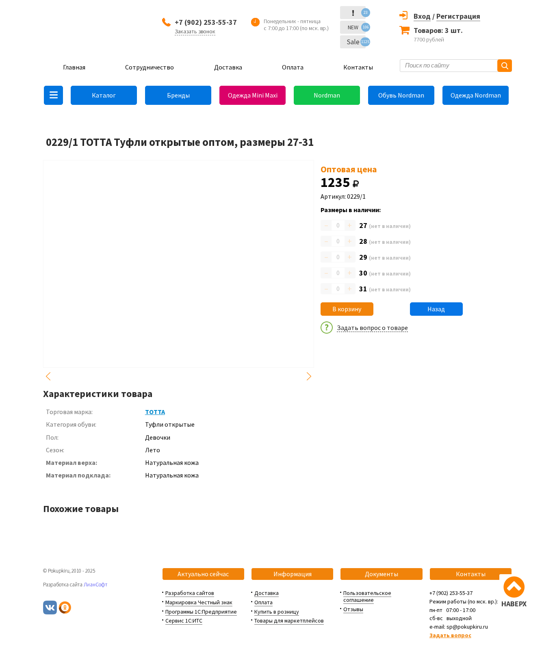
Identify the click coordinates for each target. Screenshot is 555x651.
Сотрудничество (149, 67)
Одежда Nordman (476, 95)
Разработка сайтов (189, 593)
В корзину (346, 309)
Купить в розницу (276, 611)
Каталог (104, 95)
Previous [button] (48, 376)
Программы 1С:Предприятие (201, 611)
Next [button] (309, 376)
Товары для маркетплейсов (289, 620)
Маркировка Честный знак (198, 602)
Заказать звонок (195, 31)
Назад (436, 309)
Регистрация (458, 16)
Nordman (327, 95)
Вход (422, 16)
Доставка (228, 67)
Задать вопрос (450, 635)
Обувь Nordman (401, 95)
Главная (74, 67)
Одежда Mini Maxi (253, 95)
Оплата (293, 67)
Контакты (358, 67)
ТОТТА (155, 412)
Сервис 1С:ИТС (183, 620)
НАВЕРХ (514, 603)
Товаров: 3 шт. (438, 30)
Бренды (178, 95)
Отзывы (353, 609)
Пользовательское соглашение (367, 596)
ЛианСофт (95, 584)
